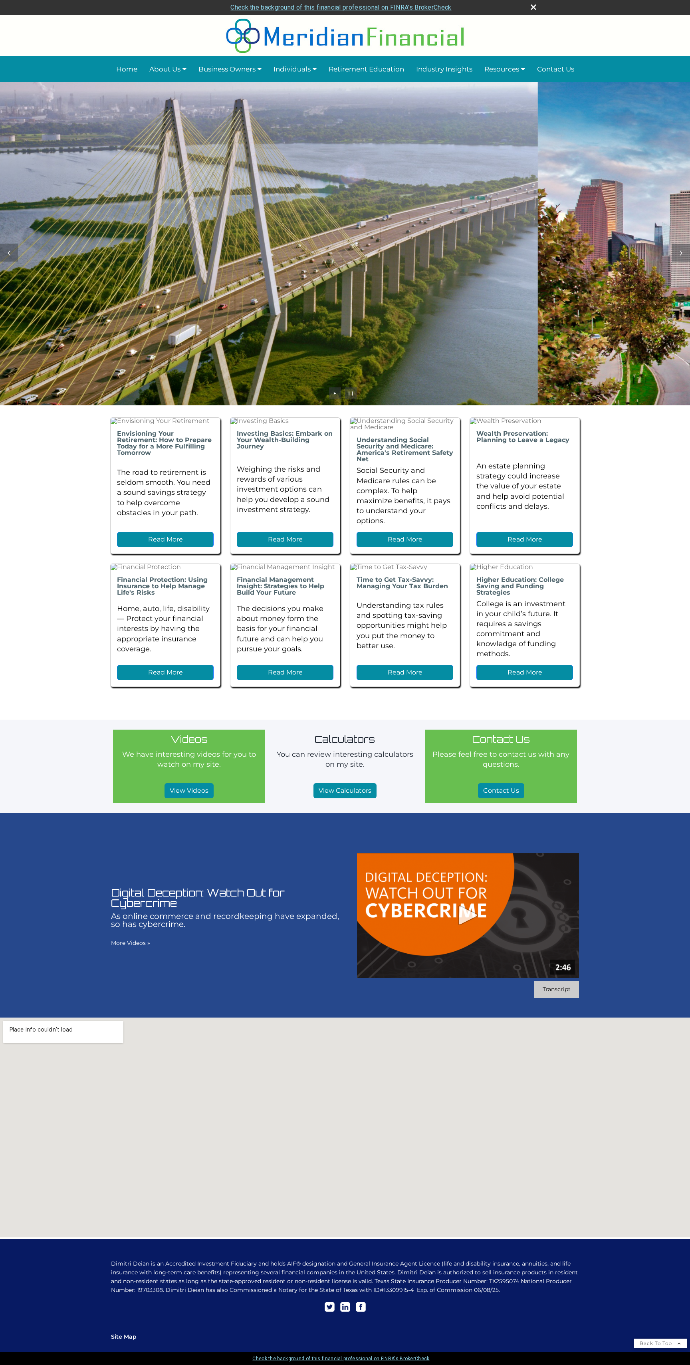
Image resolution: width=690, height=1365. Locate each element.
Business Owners (227, 69)
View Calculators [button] (345, 790)
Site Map (124, 1336)
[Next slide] (681, 253)
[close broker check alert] (533, 7)
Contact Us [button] (501, 790)
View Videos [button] (189, 790)
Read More (165, 539)
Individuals (292, 69)
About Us (164, 69)
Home (126, 69)
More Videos (130, 943)
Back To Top (657, 1343)
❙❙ (351, 393)
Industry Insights (444, 69)
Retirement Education (366, 69)
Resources (501, 69)
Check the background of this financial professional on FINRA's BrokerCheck (340, 7)
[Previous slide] (9, 253)
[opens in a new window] (330, 1311)
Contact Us (555, 69)
